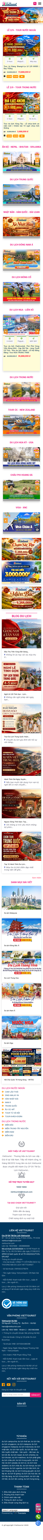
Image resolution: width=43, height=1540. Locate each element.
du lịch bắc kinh (29, 1468)
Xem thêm (36, 877)
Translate (22, 1513)
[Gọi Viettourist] (38, 1517)
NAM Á (8, 1102)
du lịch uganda (16, 1468)
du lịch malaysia (24, 1444)
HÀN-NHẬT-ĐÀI (11, 1099)
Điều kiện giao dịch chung (15, 1492)
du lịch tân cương (15, 1479)
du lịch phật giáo (33, 1457)
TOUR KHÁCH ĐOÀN (13, 1116)
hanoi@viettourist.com (11, 1326)
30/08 (15, 136)
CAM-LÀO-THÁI (11, 1092)
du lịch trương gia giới (24, 1471)
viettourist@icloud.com (21, 1192)
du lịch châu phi (8, 1460)
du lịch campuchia (9, 1441)
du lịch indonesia (26, 1447)
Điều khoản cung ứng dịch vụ (16, 1503)
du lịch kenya (28, 1465)
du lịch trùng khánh (21, 1476)
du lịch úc (22, 1463)
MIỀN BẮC (9, 1125)
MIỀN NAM (9, 1132)
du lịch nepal (16, 1455)
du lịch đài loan (31, 1449)
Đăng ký (36, 1395)
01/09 (15, 76)
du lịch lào (35, 1441)
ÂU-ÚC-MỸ (10, 1109)
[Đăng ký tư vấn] (38, 1508)
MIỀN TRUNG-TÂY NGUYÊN (16, 1128)
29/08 (9, 136)
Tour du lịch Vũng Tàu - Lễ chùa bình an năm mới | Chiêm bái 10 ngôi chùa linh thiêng (21, 126)
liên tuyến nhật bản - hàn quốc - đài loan (19, 1452)
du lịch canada (11, 1463)
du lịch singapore (9, 1444)
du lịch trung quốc (23, 1460)
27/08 (9, 76)
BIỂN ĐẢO (9, 1135)
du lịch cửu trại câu (29, 1473)
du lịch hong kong (31, 1479)
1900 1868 (21, 1187)
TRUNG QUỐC (11, 1106)
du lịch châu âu (15, 1465)
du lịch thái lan (24, 1441)
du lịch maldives (19, 1457)
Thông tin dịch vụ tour (13, 1500)
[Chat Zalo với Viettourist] (38, 1523)
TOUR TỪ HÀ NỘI (12, 1113)
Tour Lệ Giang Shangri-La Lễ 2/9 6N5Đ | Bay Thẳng (21, 67)
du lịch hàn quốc (17, 1449)
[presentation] (6, 49)
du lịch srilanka (29, 1455)
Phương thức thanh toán (14, 1494)
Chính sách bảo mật (12, 1497)
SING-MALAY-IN (12, 1095)
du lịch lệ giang (14, 1473)
